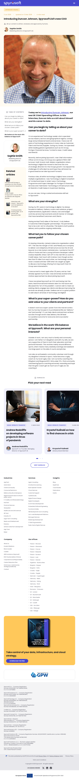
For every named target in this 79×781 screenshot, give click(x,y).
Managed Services (34, 517)
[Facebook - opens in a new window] (51, 768)
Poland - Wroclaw (35, 544)
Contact (6, 569)
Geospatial (7, 508)
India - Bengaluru (35, 586)
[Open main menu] (74, 3)
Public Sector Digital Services (36, 525)
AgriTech (6, 482)
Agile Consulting (33, 482)
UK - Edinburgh (34, 600)
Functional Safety (33, 509)
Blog (54, 482)
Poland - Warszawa (36, 546)
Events (55, 493)
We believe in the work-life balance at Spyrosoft (14, 136)
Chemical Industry (9, 487)
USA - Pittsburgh (35, 608)
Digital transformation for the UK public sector (13, 496)
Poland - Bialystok (35, 552)
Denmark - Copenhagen (37, 576)
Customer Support (33, 493)
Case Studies (57, 487)
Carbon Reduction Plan (11, 562)
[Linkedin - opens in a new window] (47, 768)
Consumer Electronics (10, 490)
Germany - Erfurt (35, 584)
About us (6, 543)
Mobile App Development (35, 520)
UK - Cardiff (33, 603)
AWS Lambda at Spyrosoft (11, 554)
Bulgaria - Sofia (35, 568)
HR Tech (6, 513)
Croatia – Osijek (34, 570)
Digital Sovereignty (33, 501)
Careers (6, 551)
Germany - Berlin (35, 578)
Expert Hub (56, 485)
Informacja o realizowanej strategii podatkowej (11, 565)
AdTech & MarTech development (13, 527)
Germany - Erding (35, 581)
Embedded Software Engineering (38, 506)
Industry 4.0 (7, 516)
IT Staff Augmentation (34, 522)
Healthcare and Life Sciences (12, 510)
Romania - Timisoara (36, 589)
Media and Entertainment (11, 521)
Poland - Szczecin (35, 554)
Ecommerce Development (36, 504)
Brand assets (8, 549)
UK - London (33, 592)
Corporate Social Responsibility (13, 559)
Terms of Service (54, 756)
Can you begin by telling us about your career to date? (14, 117)
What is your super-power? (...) (15, 131)
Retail (5, 532)
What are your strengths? (13, 122)
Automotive (7, 485)
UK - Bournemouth (35, 594)
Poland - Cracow (35, 549)
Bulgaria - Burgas (35, 565)
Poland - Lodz (34, 557)
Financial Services (9, 505)
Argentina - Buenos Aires (37, 562)
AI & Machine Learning (34, 485)
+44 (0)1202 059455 (33, 768)
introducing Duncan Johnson (55, 112)
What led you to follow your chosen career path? (14, 126)
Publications (56, 490)
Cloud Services (32, 490)
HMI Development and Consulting (38, 512)
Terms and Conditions (39, 760)
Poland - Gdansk (35, 560)
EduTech (6, 502)
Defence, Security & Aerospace (13, 493)
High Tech (7, 529)
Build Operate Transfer (34, 487)
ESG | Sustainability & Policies (12, 557)
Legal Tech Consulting (10, 518)
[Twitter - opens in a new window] (43, 768)
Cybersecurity (32, 495)
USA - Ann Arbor (34, 605)
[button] (37, 458)
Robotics (6, 524)
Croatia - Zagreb (35, 573)
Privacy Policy (43, 756)
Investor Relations (9, 546)
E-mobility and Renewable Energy (14, 500)
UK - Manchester (35, 597)
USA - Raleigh (34, 611)
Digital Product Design (34, 498)
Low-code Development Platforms (38, 514)
